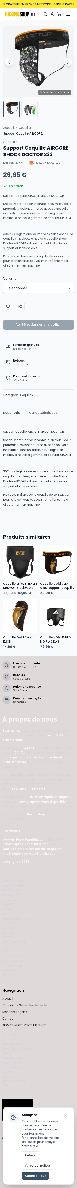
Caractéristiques (43, 412)
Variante (9, 278)
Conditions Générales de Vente (24, 1005)
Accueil (8, 128)
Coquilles (25, 128)
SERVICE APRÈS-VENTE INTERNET (24, 1025)
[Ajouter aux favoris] (8, 306)
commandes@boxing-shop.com (37, 849)
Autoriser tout (35, 1176)
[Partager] (20, 306)
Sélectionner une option (41, 324)
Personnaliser (40, 1166)
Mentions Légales (14, 1012)
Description (12, 412)
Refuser (31, 1155)
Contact (8, 1018)
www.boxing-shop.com (41, 854)
